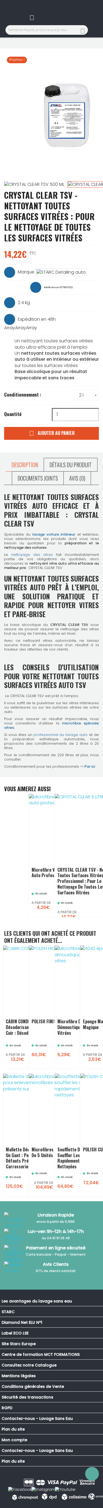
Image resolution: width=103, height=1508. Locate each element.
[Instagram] (43, 1489)
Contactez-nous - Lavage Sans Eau (37, 1418)
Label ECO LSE (15, 1333)
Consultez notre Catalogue (29, 1365)
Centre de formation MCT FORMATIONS (41, 1354)
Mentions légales (19, 1376)
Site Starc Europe (19, 1344)
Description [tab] (25, 465)
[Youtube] (65, 1489)
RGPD (7, 1408)
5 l (100, 889)
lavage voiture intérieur (53, 534)
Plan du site (13, 1429)
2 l (91, 889)
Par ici (89, 766)
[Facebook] (19, 1489)
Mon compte (14, 1440)
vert (53, 1176)
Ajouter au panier (52, 433)
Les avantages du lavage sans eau (37, 1301)
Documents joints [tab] (38, 478)
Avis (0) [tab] (77, 478)
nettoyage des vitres (32, 554)
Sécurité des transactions (27, 1397)
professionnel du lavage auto (61, 734)
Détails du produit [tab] (70, 465)
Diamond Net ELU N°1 (22, 1322)
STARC (8, 1312)
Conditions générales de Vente (33, 1386)
